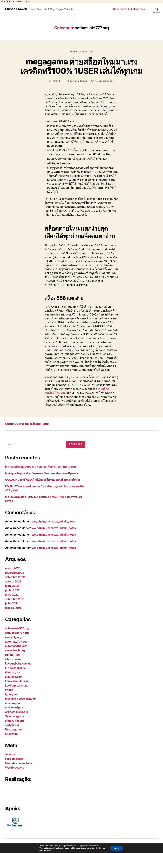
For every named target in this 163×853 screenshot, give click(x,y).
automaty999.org (16, 646)
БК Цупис (11, 733)
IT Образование (15, 668)
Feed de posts (14, 758)
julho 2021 (11, 603)
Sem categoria (14, 716)
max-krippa (12, 703)
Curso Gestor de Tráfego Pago (129, 9)
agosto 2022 (13, 581)
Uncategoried (14, 729)
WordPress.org (14, 767)
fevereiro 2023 (14, 572)
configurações (45, 850)
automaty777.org (16, 641)
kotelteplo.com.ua (16, 685)
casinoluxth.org (15, 650)
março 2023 (12, 568)
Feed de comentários (18, 763)
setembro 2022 (15, 577)
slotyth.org (12, 725)
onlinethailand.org (16, 712)
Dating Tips (12, 654)
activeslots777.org (81, 52)
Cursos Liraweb (16, 9)
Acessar (10, 754)
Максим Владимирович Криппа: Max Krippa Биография (41, 466)
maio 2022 (12, 594)
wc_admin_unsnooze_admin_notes (54, 521)
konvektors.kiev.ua (17, 681)
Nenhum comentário (104, 81)
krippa (9, 689)
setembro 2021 (14, 599)
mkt (58, 81)
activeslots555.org (17, 628)
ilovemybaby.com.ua (18, 663)
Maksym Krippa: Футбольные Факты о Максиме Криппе (41, 473)
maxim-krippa (14, 707)
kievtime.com (13, 676)
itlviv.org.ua (12, 672)
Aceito (116, 848)
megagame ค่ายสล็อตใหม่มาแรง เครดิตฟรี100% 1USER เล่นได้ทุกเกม (81, 66)
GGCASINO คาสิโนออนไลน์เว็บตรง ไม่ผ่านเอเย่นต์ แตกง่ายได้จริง (42, 479)
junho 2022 (12, 590)
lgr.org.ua (11, 694)
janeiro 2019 (13, 607)
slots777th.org (14, 720)
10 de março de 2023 (77, 81)
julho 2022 (12, 585)
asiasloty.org (13, 637)
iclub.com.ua (13, 659)
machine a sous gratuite (20, 698)
